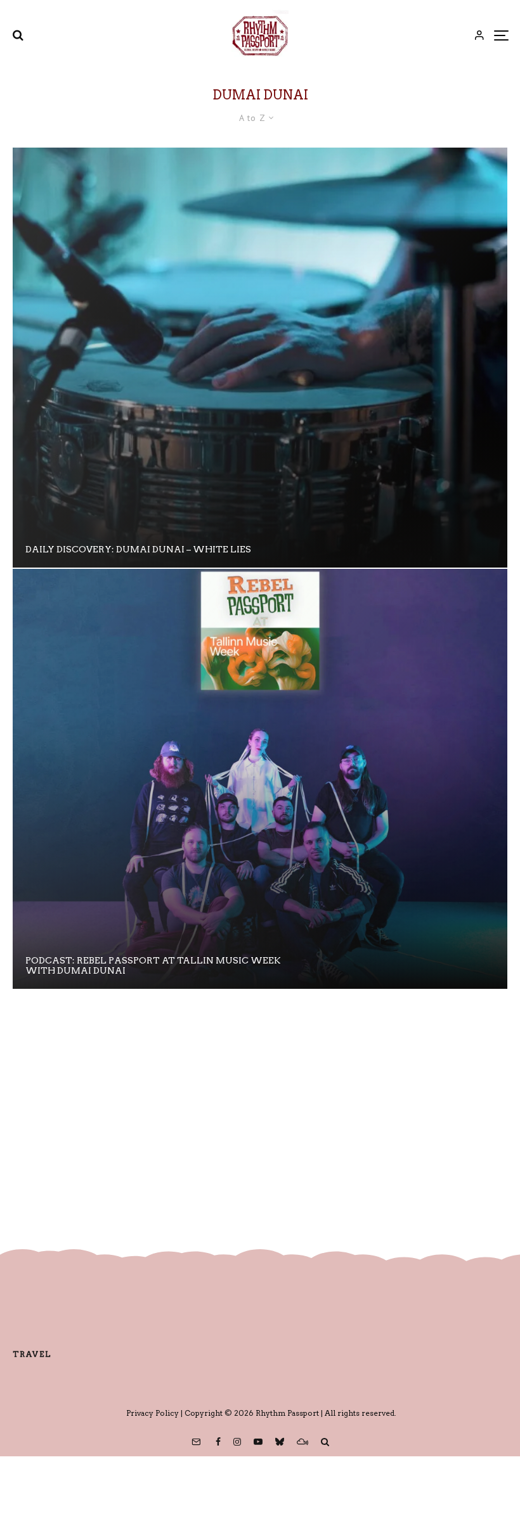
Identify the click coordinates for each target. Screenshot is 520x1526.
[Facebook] (218, 1442)
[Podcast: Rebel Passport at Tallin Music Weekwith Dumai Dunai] (260, 779)
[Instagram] (237, 1442)
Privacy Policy (152, 1413)
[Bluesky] (279, 1442)
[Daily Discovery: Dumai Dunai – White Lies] (260, 358)
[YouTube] (258, 1442)
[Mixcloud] (302, 1442)
